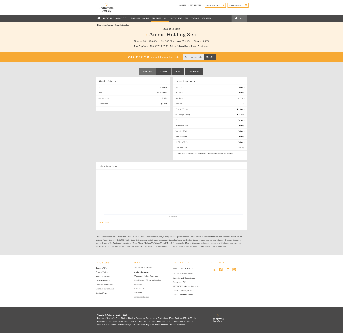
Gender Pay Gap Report (183, 295)
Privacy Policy (102, 272)
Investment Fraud (141, 297)
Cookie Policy (102, 293)
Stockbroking (159, 18)
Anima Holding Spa (122, 25)
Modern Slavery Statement (184, 268)
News (178, 71)
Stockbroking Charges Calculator (148, 280)
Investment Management (115, 18)
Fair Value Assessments (183, 273)
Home (99, 25)
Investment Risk (179, 282)
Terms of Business (103, 276)
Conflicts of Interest (104, 285)
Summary (147, 71)
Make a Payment (141, 272)
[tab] (147, 71)
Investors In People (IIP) (183, 290)
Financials (194, 71)
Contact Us (139, 289)
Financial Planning (140, 18)
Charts (163, 71)
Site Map (138, 293)
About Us (206, 18)
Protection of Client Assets (184, 278)
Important (102, 263)
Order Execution (103, 281)
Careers (182, 5)
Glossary (138, 284)
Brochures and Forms (143, 268)
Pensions (195, 18)
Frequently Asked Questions (146, 276)
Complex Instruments (105, 289)
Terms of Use (101, 268)
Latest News (176, 18)
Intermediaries (195, 5)
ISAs (186, 18)
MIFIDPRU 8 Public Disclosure (186, 286)
